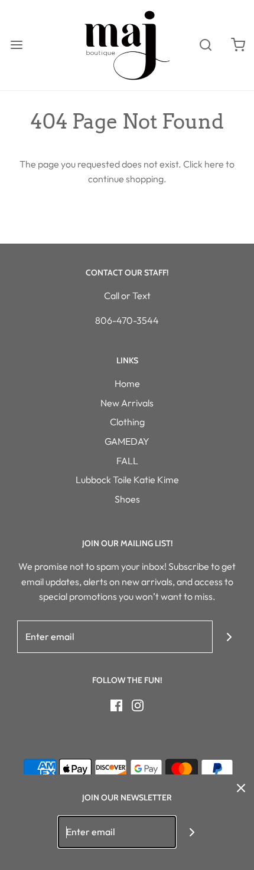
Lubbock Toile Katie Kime (127, 479)
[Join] (229, 637)
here (214, 164)
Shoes (127, 499)
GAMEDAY (127, 441)
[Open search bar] (205, 45)
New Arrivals (127, 403)
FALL (127, 461)
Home (127, 383)
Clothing (127, 422)
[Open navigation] (16, 45)
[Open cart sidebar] (238, 45)
